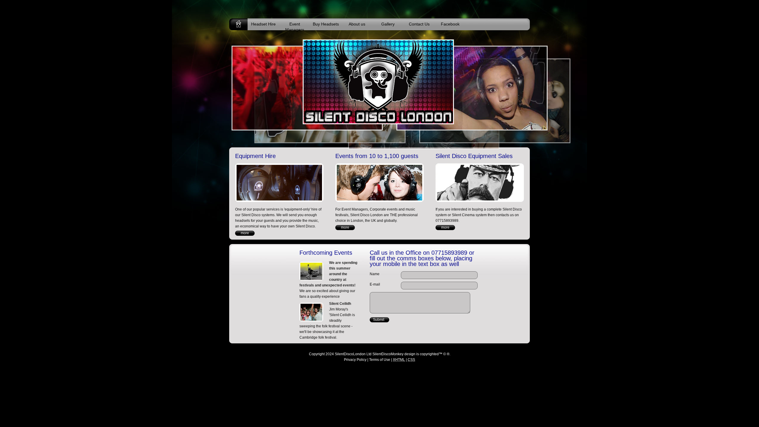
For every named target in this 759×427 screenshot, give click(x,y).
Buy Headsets (326, 24)
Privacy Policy (355, 360)
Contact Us (419, 24)
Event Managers (294, 26)
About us (357, 24)
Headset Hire (263, 24)
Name (375, 274)
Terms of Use (379, 360)
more (245, 233)
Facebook (450, 24)
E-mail (375, 284)
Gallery (388, 24)
